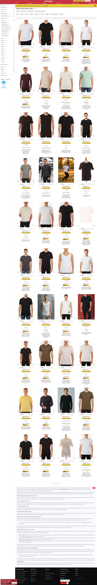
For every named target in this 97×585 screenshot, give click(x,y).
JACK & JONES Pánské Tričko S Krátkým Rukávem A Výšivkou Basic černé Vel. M (86, 152)
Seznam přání (76, 3)
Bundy (2, 51)
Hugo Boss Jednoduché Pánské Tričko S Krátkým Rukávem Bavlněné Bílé (86, 288)
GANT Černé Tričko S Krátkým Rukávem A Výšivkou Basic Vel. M (46, 60)
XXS (18, 18)
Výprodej (2, 11)
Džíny (2, 44)
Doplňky (2, 68)
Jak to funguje (92, 3)
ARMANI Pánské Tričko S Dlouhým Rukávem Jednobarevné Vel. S (26, 107)
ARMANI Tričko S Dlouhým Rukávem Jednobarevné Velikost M (46, 427)
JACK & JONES (26, 147)
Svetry (2, 38)
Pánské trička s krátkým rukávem (22, 571)
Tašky (2, 70)
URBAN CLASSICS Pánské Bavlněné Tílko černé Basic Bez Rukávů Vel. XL (46, 152)
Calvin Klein (66, 329)
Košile (2, 46)
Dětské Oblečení (4, 64)
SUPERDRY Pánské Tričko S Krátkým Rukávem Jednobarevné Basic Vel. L (86, 107)
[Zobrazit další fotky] (33, 43)
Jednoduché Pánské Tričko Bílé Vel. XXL (26, 240)
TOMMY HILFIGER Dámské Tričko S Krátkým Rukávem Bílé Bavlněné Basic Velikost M (86, 474)
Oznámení (30, 3)
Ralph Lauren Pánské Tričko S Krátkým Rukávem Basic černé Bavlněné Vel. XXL (25, 335)
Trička (2, 20)
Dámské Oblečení (4, 13)
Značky (44, 3)
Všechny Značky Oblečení (50, 573)
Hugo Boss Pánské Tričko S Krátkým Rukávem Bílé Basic (46, 241)
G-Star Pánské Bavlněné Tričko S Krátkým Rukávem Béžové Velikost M (46, 107)
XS (21, 18)
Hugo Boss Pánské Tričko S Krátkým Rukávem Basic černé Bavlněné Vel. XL (66, 243)
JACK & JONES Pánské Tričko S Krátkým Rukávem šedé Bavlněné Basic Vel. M (26, 197)
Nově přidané (3, 9)
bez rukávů (4, 33)
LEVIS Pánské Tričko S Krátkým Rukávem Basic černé (86, 333)
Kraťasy (2, 53)
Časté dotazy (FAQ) (34, 571)
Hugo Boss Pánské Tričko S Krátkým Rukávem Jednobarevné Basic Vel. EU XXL (66, 382)
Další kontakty (62, 575)
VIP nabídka (3, 7)
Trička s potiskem (5, 29)
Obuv (2, 66)
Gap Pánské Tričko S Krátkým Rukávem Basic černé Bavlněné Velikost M (66, 152)
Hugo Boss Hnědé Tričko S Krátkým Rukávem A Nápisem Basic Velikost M (46, 381)
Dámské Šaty (33, 580)
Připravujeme (3, 18)
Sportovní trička (5, 35)
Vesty (2, 59)
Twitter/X (76, 573)
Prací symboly (48, 575)
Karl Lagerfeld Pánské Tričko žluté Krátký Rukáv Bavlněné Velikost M (26, 427)
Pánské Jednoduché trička (20, 573)
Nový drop (3, 5)
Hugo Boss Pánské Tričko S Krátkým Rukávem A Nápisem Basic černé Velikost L (46, 289)
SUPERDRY (86, 102)
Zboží (4, 3)
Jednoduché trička (5, 26)
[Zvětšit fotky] (18, 43)
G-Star (46, 102)
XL (30, 18)
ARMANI (26, 102)
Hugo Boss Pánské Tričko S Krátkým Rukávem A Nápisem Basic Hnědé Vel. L (86, 428)
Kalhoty (2, 40)
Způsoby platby (33, 575)
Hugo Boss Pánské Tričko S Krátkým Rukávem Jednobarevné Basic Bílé (26, 60)
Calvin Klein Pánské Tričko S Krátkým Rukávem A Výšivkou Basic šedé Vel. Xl (26, 289)
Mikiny (2, 42)
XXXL (37, 18)
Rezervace (59, 3)
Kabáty (2, 61)
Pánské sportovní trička (20, 582)
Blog (46, 571)
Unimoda (26, 237)
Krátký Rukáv (4, 24)
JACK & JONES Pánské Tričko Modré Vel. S (46, 196)
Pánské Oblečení (4, 15)
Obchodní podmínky (49, 577)
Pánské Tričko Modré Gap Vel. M (86, 196)
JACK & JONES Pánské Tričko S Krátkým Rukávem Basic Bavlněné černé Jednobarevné (26, 151)
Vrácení (32, 577)
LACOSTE (66, 55)
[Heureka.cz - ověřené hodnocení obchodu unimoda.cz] (3, 89)
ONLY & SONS (66, 192)
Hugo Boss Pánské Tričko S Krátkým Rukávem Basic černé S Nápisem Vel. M (46, 475)
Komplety (3, 57)
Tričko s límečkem (5, 28)
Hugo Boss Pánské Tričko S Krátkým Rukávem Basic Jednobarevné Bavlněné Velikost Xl (86, 381)
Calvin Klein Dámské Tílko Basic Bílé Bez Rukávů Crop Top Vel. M (66, 334)
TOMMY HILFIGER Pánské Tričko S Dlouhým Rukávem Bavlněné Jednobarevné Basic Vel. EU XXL (66, 428)
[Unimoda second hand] (48, 1)
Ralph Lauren (26, 329)
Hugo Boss (25, 55)
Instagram (76, 575)
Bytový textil (3, 73)
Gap (86, 193)
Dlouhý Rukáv (4, 31)
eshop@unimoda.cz (63, 573)
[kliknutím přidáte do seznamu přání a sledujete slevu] (29, 47)
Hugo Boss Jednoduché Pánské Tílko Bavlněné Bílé (66, 288)
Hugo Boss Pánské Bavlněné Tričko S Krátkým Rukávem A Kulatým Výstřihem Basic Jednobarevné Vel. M (86, 61)
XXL (34, 18)
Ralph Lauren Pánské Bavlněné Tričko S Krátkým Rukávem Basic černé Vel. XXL (26, 475)
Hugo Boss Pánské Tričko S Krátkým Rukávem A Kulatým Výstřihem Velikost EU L (66, 475)
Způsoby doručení (34, 573)
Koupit (22, 46)
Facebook (76, 571)
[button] (46, 53)
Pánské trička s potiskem (20, 577)
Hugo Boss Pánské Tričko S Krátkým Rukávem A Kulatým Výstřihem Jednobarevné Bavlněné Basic (86, 242)
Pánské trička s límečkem (20, 575)
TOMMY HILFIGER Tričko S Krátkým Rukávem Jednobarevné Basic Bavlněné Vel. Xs (66, 107)
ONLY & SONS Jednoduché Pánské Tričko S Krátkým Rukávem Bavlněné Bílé (66, 196)
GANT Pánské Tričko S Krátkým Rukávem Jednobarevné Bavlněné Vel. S (26, 381)
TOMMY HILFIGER (66, 102)
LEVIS (86, 329)
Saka (2, 55)
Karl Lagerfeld (26, 423)
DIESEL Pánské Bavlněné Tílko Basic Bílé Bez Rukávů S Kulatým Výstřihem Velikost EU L (46, 335)
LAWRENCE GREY (20, 561)
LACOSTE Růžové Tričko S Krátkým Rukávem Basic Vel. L (66, 60)
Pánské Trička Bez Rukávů (20, 580)
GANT (46, 55)
